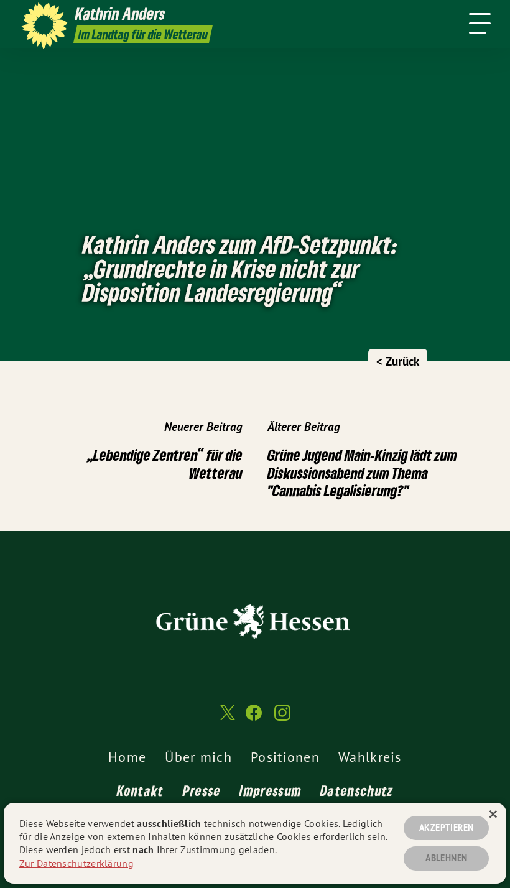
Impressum (270, 790)
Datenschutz (356, 790)
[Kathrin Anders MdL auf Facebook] (253, 718)
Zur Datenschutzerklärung (76, 863)
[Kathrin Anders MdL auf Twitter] (226, 718)
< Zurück (397, 361)
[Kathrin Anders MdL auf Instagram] (282, 718)
